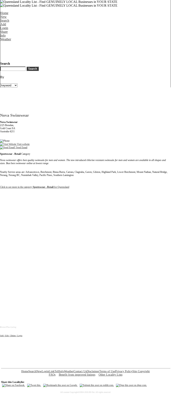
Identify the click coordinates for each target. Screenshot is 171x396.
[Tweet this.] (34, 385)
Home (4, 13)
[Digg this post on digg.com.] (131, 385)
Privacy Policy (123, 371)
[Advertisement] (76, 50)
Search (4, 20)
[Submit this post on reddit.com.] (97, 385)
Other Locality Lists (110, 374)
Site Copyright (141, 371)
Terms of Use (107, 371)
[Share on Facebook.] (13, 385)
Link (51, 371)
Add (3, 24)
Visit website (23, 144)
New (3, 17)
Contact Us (80, 371)
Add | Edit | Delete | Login (11, 335)
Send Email (21, 147)
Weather (5, 39)
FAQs (52, 374)
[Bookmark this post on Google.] (60, 385)
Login (4, 28)
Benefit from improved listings (77, 374)
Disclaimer (93, 371)
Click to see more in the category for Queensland (34, 187)
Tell (56, 371)
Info (3, 35)
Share (4, 31)
